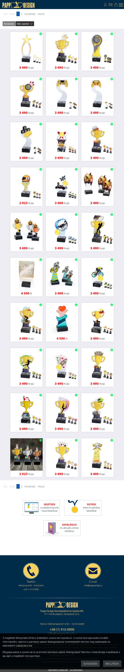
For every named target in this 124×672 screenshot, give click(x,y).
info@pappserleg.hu (93, 585)
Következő (30, 13)
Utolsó (41, 13)
